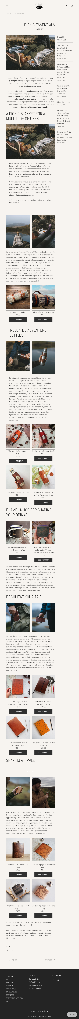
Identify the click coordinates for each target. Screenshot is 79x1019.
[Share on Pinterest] (12, 950)
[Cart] (72, 5)
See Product (18, 319)
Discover (30, 771)
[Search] (67, 5)
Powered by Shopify (45, 1016)
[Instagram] (58, 980)
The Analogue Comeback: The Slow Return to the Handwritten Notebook (64, 50)
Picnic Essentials (63, 102)
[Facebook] (53, 980)
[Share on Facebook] (7, 950)
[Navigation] (7, 5)
